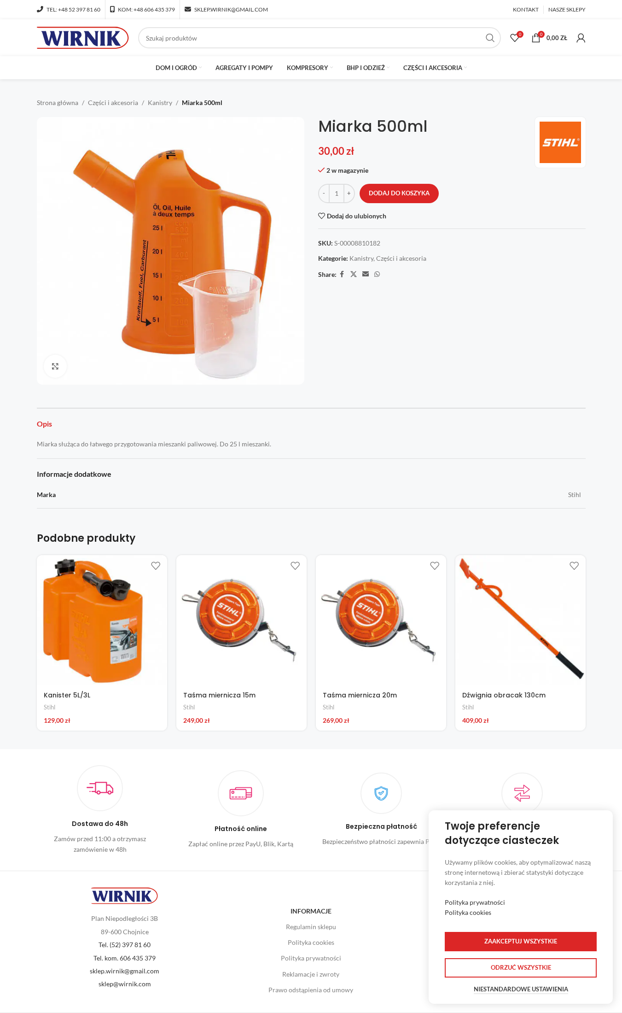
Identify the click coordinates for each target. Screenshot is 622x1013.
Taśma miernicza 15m (219, 695)
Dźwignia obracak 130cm (504, 695)
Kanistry (160, 102)
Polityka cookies (311, 942)
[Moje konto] (581, 38)
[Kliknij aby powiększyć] (55, 366)
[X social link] (354, 274)
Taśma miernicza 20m (360, 695)
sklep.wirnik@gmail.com (124, 971)
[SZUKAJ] (490, 37)
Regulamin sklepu (311, 927)
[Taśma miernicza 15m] (241, 620)
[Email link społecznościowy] (366, 274)
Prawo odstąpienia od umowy (310, 990)
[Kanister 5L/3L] (102, 620)
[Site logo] (83, 37)
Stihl (49, 707)
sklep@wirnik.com (125, 984)
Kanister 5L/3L (67, 695)
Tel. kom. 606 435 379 (124, 958)
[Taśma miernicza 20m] (381, 620)
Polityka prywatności (311, 958)
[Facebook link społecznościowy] (342, 274)
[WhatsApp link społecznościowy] (377, 274)
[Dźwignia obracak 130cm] (520, 620)
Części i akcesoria (113, 102)
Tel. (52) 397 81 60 (125, 945)
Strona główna (57, 102)
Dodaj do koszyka (399, 193)
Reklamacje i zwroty (310, 974)
